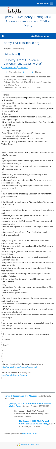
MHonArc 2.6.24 (29, 434)
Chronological (9, 67)
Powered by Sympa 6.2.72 (30, 444)
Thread (22, 67)
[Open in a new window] (19, 54)
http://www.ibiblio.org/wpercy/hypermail (19, 367)
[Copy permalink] (40, 63)
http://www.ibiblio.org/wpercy (14, 375)
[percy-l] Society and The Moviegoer (21, 396)
